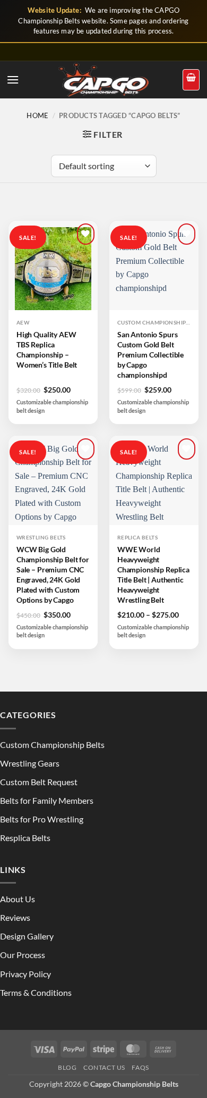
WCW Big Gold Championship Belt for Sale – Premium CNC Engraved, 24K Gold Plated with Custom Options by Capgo (52, 574)
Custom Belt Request (38, 782)
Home (37, 115)
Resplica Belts (25, 838)
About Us (17, 899)
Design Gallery (27, 936)
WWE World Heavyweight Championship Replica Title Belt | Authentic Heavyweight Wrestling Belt (153, 574)
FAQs (140, 1067)
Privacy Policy (25, 974)
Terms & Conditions (36, 992)
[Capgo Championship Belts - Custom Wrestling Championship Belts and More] (103, 79)
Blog (67, 1067)
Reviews (15, 917)
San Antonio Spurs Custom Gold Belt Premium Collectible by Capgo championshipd (150, 354)
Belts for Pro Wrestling (41, 819)
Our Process (22, 955)
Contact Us (104, 1067)
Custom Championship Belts (52, 744)
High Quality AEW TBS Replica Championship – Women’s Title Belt (46, 349)
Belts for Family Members (46, 800)
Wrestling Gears (29, 763)
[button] (12, 79)
